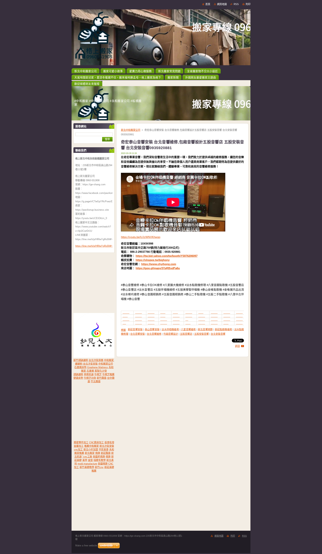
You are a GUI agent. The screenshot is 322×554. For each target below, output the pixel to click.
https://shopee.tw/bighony (153, 260)
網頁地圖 (222, 4)
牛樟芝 (98, 374)
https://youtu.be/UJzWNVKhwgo (140, 237)
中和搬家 (109, 360)
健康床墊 (78, 378)
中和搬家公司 (105, 363)
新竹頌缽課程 (80, 360)
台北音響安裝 (137, 334)
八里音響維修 (188, 329)
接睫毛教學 (100, 460)
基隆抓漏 (89, 374)
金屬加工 (78, 446)
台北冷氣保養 (96, 360)
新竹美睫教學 (87, 467)
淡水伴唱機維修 (170, 329)
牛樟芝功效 (90, 378)
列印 (248, 4)
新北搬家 (89, 453)
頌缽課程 (78, 374)
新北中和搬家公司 (130, 130)
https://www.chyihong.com (158, 264)
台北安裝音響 (218, 334)
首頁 (207, 4)
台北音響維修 (154, 334)
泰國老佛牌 (99, 456)
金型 (90, 460)
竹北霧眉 (95, 381)
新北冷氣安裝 (107, 446)
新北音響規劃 (205, 329)
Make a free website (86, 545)
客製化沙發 (101, 370)
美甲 (84, 460)
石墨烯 (90, 370)
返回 (237, 346)
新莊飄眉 (106, 453)
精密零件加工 (81, 442)
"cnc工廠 (87, 456)
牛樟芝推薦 (108, 374)
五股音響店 (186, 334)
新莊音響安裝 (135, 329)
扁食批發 (109, 442)
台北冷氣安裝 (90, 363)
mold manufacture (87, 463)
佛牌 (97, 453)
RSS (236, 4)
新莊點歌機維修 (223, 329)
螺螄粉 (78, 363)
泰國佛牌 (103, 463)
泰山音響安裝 (152, 329)
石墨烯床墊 (80, 367)
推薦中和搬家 (91, 446)
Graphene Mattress (97, 367)
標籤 (123, 330)
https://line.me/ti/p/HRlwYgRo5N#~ (94, 246)
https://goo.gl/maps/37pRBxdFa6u (158, 268)
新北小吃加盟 (90, 449)
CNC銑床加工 (96, 442)
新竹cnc (99, 467)
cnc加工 (78, 449)
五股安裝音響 (201, 334)
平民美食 (103, 449)
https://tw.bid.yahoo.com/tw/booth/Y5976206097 (167, 255)
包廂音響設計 (170, 334)
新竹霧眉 (101, 378)
